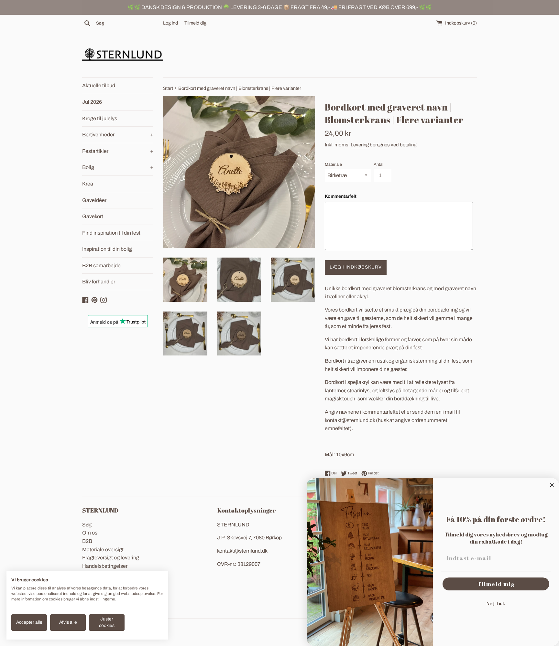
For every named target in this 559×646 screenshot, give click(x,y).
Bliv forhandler (98, 281)
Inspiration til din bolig (107, 249)
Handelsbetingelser (104, 566)
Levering (360, 144)
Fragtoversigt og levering (110, 557)
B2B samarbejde (101, 265)
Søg (87, 524)
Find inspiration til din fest (111, 233)
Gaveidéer (94, 200)
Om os (89, 532)
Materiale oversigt (103, 549)
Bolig (117, 167)
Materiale (333, 164)
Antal (378, 164)
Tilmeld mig (496, 584)
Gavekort (92, 216)
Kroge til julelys (99, 118)
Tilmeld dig (195, 23)
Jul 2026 (92, 102)
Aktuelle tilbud (98, 85)
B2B (87, 541)
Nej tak (496, 603)
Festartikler (117, 151)
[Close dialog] (552, 485)
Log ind (170, 23)
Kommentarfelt (340, 196)
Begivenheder (117, 134)
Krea (87, 183)
